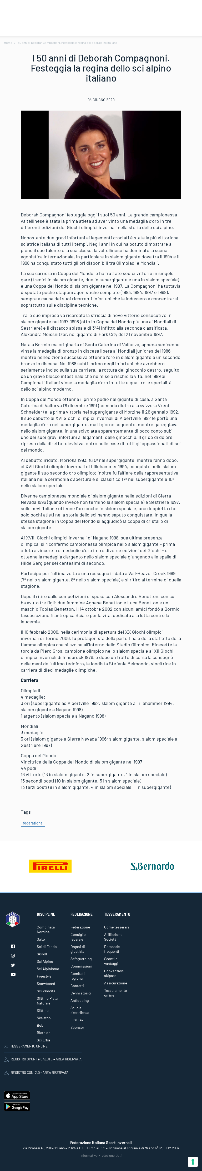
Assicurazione (115, 983)
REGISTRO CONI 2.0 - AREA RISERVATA (39, 1072)
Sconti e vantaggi (111, 961)
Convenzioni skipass (114, 973)
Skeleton (44, 1018)
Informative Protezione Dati (101, 1155)
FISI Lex (76, 1020)
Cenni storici (80, 993)
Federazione (80, 927)
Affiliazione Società (113, 936)
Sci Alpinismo (48, 968)
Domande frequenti (112, 949)
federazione (33, 823)
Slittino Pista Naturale (47, 1000)
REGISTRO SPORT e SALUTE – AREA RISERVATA (46, 1059)
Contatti (77, 985)
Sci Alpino (45, 961)
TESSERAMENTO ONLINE (29, 1046)
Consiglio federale (78, 936)
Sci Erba (43, 1040)
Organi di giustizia (77, 949)
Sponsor (77, 1027)
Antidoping (79, 1000)
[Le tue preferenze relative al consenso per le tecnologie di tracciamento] (193, 1162)
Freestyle (44, 976)
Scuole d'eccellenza (79, 1010)
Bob (40, 1025)
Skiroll (42, 954)
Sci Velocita (46, 991)
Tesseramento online (115, 992)
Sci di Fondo (47, 946)
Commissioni (81, 966)
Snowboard (46, 983)
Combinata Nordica (46, 929)
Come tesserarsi (117, 927)
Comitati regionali (77, 975)
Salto (41, 939)
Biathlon (43, 1032)
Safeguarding (81, 958)
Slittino (43, 1010)
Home (8, 42)
